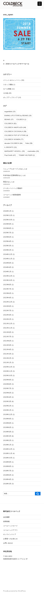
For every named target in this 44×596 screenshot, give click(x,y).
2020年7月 (7, 388)
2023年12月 (7, 276)
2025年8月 (7, 228)
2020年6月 (7, 393)
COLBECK (21, 119)
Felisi (28, 143)
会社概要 (6, 517)
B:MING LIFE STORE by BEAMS (18, 116)
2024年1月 (7, 272)
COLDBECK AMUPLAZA (15, 127)
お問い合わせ (8, 543)
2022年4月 (7, 315)
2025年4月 (7, 241)
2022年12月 (7, 302)
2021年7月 (7, 337)
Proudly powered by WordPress (14, 591)
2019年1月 (7, 445)
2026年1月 (7, 211)
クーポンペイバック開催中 (12, 188)
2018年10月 (7, 458)
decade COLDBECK (13, 143)
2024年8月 (7, 263)
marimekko (33, 151)
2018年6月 (7, 475)
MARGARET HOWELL (14, 151)
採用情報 (6, 521)
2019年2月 (7, 440)
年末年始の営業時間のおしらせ (14, 175)
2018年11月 (7, 453)
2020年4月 (7, 397)
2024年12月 (7, 254)
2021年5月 (7, 345)
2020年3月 (7, 401)
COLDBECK (10, 123)
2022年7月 (7, 310)
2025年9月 (7, 224)
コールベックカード (10, 526)
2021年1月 (7, 362)
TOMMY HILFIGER (27, 155)
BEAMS (9, 119)
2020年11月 (7, 371)
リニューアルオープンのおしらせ (15, 169)
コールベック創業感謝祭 (12, 195)
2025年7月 (7, 233)
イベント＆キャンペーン (12, 80)
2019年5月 (7, 432)
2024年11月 (7, 259)
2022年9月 (7, 306)
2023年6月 (7, 293)
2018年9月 (7, 462)
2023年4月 (7, 298)
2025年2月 (7, 250)
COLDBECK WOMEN (13, 139)
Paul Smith (10, 155)
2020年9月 (7, 380)
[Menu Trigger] (39, 4)
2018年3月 (7, 484)
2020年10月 (7, 375)
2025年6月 (7, 237)
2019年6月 (7, 427)
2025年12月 (7, 215)
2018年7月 (7, 471)
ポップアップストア (10, 97)
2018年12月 (7, 449)
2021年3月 (7, 354)
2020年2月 (7, 406)
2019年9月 (7, 419)
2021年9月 (7, 332)
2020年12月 (7, 367)
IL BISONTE (10, 147)
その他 (5, 93)
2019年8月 (7, 423)
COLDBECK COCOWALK (15, 131)
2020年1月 (7, 410)
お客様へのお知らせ (10, 539)
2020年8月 (7, 384)
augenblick (9, 111)
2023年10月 (7, 280)
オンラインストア (9, 534)
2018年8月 (7, 466)
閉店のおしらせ (8, 182)
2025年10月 (7, 220)
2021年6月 (7, 341)
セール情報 (7, 89)
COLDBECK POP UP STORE (16, 135)
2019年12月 (7, 414)
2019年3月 (7, 436)
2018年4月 (7, 479)
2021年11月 (7, 328)
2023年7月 (7, 289)
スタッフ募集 (8, 85)
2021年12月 (7, 324)
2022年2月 (7, 319)
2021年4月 (7, 349)
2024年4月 (7, 267)
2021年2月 (7, 358)
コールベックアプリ (10, 530)
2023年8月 (7, 285)
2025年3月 (7, 246)
